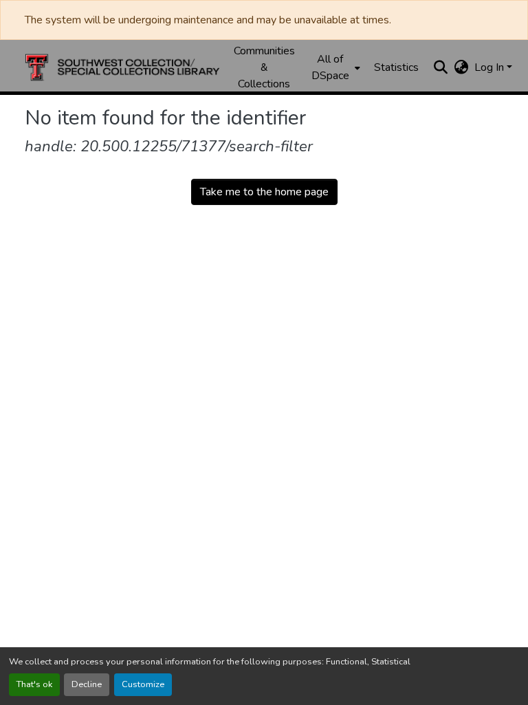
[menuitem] (334, 67)
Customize (143, 684)
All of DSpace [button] (330, 67)
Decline (87, 684)
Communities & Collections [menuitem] (264, 67)
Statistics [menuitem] (396, 67)
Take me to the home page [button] (264, 191)
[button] (122, 67)
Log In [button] (490, 67)
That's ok (34, 684)
